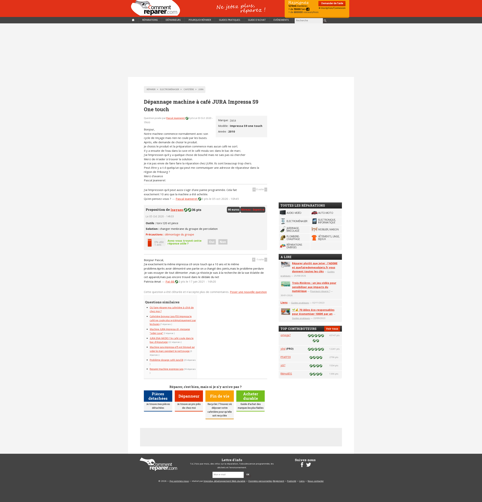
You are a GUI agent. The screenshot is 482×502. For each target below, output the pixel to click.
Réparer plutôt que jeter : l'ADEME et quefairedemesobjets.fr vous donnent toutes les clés (314, 267)
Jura (233, 120)
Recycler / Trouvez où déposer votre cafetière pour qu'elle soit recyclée (219, 410)
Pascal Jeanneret (175, 118)
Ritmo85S (286, 373)
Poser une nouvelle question (248, 292)
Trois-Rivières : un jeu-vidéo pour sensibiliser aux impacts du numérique (314, 287)
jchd (283, 348)
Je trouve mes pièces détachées (158, 406)
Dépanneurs (173, 20)
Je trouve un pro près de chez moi (189, 406)
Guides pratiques (229, 20)
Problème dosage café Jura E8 (166, 360)
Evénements (281, 20)
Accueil (157, 8)
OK (247, 475)
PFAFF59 (286, 357)
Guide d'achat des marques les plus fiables (250, 406)
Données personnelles (260, 481)
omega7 (286, 335)
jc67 (283, 365)
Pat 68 (170, 281)
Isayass (177, 210)
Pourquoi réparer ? (320, 291)
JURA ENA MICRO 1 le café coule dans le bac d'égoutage (172, 340)
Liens (284, 302)
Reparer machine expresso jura (166, 369)
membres (297, 6)
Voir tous (332, 328)
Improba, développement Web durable (224, 481)
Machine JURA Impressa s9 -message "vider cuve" (170, 331)
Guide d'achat (257, 20)
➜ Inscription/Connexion (331, 8)
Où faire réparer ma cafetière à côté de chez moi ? (172, 309)
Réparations (150, 20)
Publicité (291, 481)
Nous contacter (316, 481)
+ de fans (297, 9)
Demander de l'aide (332, 3)
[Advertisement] (241, 50)
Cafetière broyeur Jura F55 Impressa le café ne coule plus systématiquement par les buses (173, 320)
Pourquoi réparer (200, 20)
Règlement (278, 481)
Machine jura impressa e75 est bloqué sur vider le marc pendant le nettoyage (172, 349)
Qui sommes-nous (179, 481)
